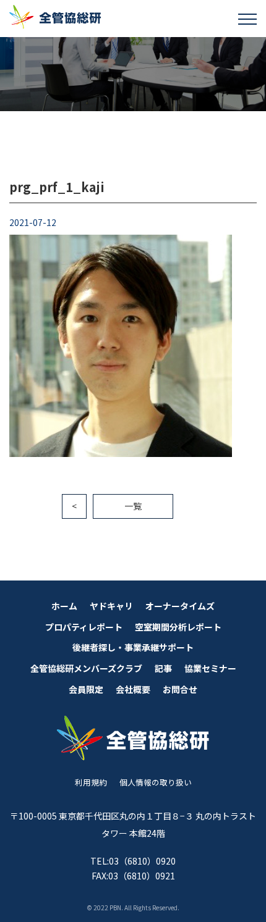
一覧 (133, 506)
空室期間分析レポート (178, 627)
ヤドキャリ (111, 606)
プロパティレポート (83, 627)
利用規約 (91, 782)
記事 (163, 668)
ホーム (64, 606)
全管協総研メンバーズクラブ (86, 668)
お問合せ (180, 689)
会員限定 (86, 689)
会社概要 (133, 689)
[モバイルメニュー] (247, 18)
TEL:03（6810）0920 (133, 861)
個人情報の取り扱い (155, 782)
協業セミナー (210, 668)
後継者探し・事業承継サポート (133, 647)
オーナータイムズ (180, 606)
